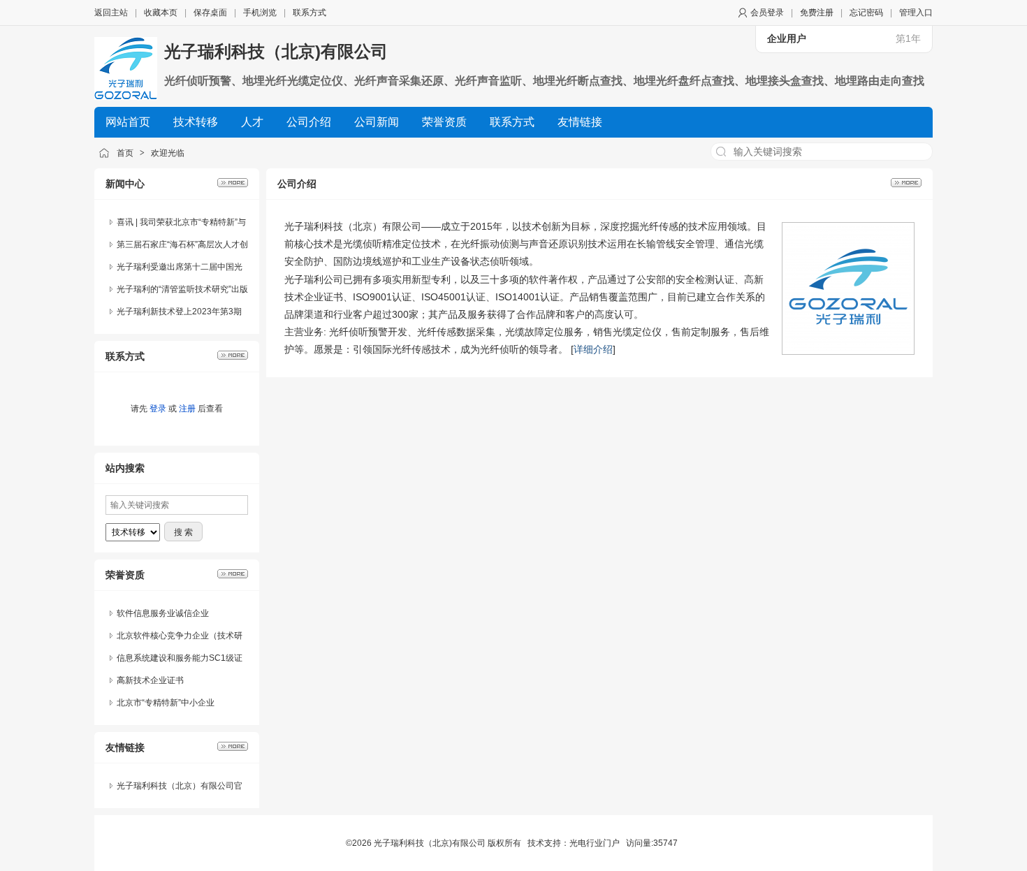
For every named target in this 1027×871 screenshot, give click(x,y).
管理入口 (916, 12)
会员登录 (767, 12)
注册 (187, 408)
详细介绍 (593, 349)
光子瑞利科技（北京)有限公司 (276, 51)
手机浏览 (260, 12)
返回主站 (111, 12)
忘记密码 (866, 12)
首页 (125, 153)
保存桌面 (210, 12)
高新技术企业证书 (150, 680)
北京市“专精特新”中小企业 (165, 703)
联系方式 (309, 12)
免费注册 (816, 12)
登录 (158, 408)
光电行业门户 (594, 843)
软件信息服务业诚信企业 (163, 613)
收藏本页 (160, 12)
